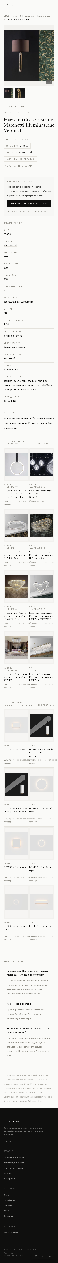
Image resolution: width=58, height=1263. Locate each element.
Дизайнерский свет (14, 1157)
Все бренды (9, 1178)
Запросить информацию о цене (29, 204)
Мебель (7, 1173)
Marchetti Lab (43, 16)
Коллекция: (17, 146)
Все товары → (46, 444)
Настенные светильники (20, 159)
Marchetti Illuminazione (23, 16)
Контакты (8, 1216)
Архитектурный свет (14, 1162)
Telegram (26, 166)
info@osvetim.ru (11, 1232)
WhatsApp (9, 1141)
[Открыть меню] (52, 4)
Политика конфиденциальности (14, 1254)
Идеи (6, 1210)
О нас (6, 1195)
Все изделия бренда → (18, 112)
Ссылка (11, 166)
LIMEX (6, 16)
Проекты (8, 1205)
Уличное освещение (14, 1168)
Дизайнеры (9, 1200)
